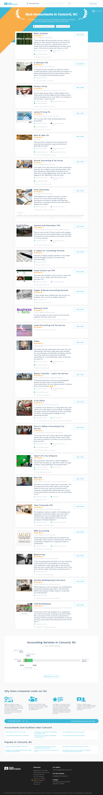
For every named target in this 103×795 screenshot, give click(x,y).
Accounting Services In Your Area (16, 732)
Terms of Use (88, 792)
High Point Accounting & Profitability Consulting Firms (45, 736)
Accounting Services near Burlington (74, 735)
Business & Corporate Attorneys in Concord (76, 746)
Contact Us (36, 784)
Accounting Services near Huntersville (17, 735)
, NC (29, 742)
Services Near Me (38, 774)
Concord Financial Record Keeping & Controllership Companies (45, 747)
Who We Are (37, 782)
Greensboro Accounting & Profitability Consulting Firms (45, 732)
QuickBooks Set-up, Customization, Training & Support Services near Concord (77, 750)
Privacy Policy (79, 792)
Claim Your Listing (39, 778)
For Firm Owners (38, 776)
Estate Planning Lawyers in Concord (17, 746)
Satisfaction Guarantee (40, 770)
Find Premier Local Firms (41, 772)
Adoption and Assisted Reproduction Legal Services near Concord (18, 750)
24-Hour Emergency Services (45, 26)
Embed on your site (52, 676)
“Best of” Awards (38, 780)
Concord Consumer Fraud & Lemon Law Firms (46, 750)
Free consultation (64, 26)
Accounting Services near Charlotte (73, 732)
